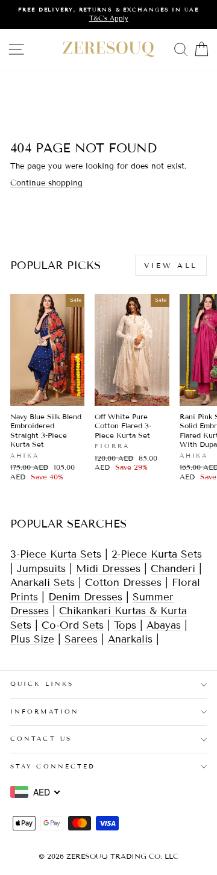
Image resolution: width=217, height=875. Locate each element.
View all (171, 265)
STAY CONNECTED (52, 766)
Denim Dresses (85, 597)
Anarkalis (130, 639)
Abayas (163, 625)
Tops (125, 625)
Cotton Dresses (123, 582)
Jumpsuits (41, 568)
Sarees (81, 639)
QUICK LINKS (42, 684)
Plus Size (32, 639)
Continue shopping (46, 183)
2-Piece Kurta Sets (157, 554)
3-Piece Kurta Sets (55, 554)
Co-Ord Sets (73, 625)
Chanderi (175, 568)
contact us (41, 739)
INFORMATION (44, 711)
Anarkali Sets (42, 582)
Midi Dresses (108, 568)
